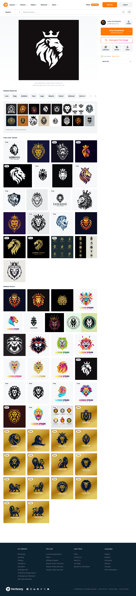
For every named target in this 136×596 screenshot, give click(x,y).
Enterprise (21, 563)
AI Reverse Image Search (27, 573)
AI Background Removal (26, 576)
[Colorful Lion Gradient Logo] (38, 416)
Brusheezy (21, 554)
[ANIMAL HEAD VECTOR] (54, 322)
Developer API (23, 570)
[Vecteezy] (5, 5)
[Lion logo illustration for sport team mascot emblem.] (14, 345)
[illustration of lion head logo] (14, 393)
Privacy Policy (113, 589)
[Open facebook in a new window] (27, 589)
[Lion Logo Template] (14, 369)
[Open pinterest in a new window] (38, 589)
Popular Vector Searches (55, 563)
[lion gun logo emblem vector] (81, 322)
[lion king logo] (14, 151)
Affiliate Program (52, 560)
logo (42, 96)
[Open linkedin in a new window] (34, 589)
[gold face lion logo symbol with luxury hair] (62, 300)
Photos (22, 5)
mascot (51, 96)
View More (89, 121)
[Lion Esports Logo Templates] (14, 416)
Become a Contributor (82, 567)
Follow (129, 24)
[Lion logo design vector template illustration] (85, 175)
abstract (71, 96)
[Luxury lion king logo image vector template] (60, 199)
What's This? (115, 56)
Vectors (12, 5)
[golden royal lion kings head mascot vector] (86, 223)
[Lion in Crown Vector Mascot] (14, 271)
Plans (88, 5)
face (33, 96)
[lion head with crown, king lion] (84, 199)
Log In (125, 5)
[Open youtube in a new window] (48, 589)
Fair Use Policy (123, 589)
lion (6, 96)
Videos (33, 5)
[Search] (123, 12)
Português (108, 560)
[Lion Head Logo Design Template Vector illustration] (14, 199)
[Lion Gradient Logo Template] (12, 322)
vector (61, 96)
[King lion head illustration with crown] (62, 151)
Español (107, 557)
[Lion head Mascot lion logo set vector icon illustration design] (62, 247)
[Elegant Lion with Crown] (14, 223)
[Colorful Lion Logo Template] (86, 300)
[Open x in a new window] (45, 589)
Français (108, 567)
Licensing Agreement (53, 554)
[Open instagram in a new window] (31, 589)
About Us (77, 560)
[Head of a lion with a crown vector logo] (38, 223)
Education (21, 567)
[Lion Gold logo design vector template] (86, 416)
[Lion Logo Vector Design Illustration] (62, 416)
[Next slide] (93, 96)
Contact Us (78, 557)
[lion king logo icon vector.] (33, 322)
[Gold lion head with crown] (38, 151)
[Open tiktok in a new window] (41, 589)
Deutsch (108, 563)
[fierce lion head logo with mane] (17, 175)
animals (82, 96)
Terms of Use (103, 589)
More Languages (111, 570)
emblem (24, 96)
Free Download (116, 31)
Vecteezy (21, 557)
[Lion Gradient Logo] (62, 345)
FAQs (76, 554)
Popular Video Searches (54, 570)
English (107, 554)
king (14, 96)
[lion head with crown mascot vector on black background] (86, 369)
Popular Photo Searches (54, 567)
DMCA (48, 557)
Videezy (20, 560)
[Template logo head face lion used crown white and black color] (53, 175)
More (54, 5)
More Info (106, 61)
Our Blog (77, 563)
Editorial (44, 5)
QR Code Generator (25, 579)
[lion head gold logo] (14, 247)
